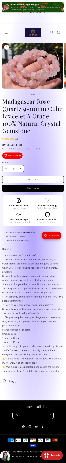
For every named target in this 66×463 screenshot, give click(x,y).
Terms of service (34, 456)
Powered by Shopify (38, 452)
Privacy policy (18, 456)
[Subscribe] (50, 415)
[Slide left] (26, 94)
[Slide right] (39, 94)
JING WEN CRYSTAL (20, 452)
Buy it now (33, 188)
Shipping (18, 149)
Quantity (6, 162)
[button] (6, 32)
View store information (17, 240)
